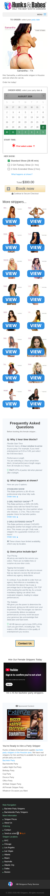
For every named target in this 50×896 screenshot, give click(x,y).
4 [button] (37, 133)
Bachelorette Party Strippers (16, 812)
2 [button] (25, 133)
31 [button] (13, 133)
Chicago (7, 844)
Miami (6, 858)
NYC (6, 840)
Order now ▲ (12, 496)
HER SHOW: (9, 156)
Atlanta (7, 854)
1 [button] (19, 133)
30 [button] (7, 133)
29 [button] (43, 128)
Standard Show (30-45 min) (25, 161)
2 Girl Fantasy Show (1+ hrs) (25, 165)
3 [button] (31, 133)
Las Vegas (8, 851)
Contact (7, 830)
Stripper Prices (10, 819)
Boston (7, 872)
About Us (8, 823)
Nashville (8, 861)
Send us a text (14, 833)
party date (35, 20)
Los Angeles (9, 847)
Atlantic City (9, 865)
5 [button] (43, 133)
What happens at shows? (21, 174)
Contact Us (25, 643)
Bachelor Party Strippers (14, 808)
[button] (6, 95)
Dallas (7, 868)
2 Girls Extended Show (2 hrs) (25, 169)
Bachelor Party (9, 760)
